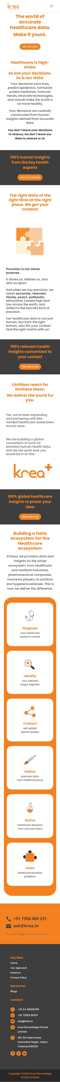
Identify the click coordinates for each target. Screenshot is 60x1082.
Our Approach (18, 968)
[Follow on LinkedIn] (24, 1053)
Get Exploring (30, 516)
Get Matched (30, 366)
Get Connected (30, 177)
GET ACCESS (30, 46)
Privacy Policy (18, 977)
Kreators (15, 972)
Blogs (13, 991)
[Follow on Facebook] (12, 1053)
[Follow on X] (18, 1053)
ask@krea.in (26, 926)
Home (13, 963)
